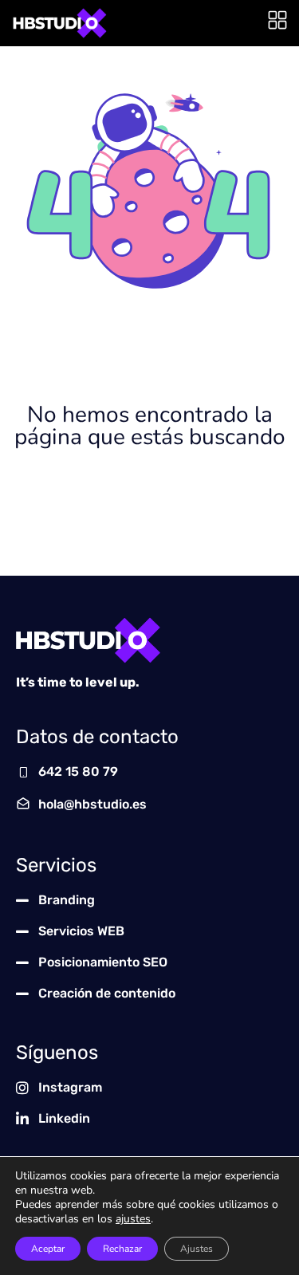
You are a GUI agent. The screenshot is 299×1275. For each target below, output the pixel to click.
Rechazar (122, 1248)
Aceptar (48, 1248)
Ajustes (196, 1248)
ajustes (133, 1219)
